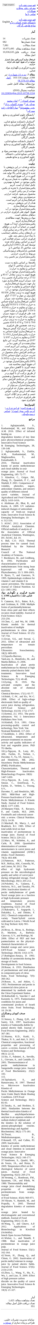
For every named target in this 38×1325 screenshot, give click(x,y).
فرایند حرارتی (12, 408)
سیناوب (7, 1322)
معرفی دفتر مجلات (26, 8)
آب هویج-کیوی (28, 408)
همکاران (31, 11)
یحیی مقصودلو (27, 107)
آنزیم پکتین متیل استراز (23, 411)
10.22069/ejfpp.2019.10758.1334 (18, 93)
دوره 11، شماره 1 (17, 74)
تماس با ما (30, 14)
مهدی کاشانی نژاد (14, 104)
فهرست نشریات (27, 5)
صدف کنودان (28, 100)
